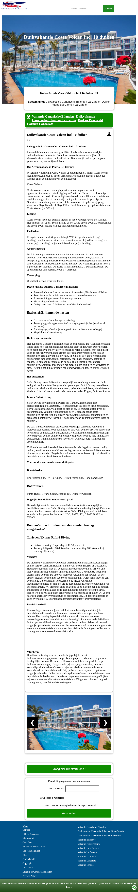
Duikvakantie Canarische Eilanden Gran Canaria (101, 831)
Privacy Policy (30, 876)
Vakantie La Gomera (87, 852)
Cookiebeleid (29, 859)
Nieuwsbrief (28, 838)
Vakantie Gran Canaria (88, 848)
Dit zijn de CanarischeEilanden (37, 872)
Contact (26, 830)
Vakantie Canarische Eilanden (53, 116)
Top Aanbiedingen (31, 851)
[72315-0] (109, 134)
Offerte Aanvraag (31, 834)
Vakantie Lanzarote (87, 860)
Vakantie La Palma (87, 856)
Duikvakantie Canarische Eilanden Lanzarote (63, 118)
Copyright (27, 863)
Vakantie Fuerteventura (89, 844)
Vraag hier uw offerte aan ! (69, 769)
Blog (25, 855)
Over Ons (27, 842)
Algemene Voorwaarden (34, 846)
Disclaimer (28, 867)
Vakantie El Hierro (87, 840)
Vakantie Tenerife (86, 865)
